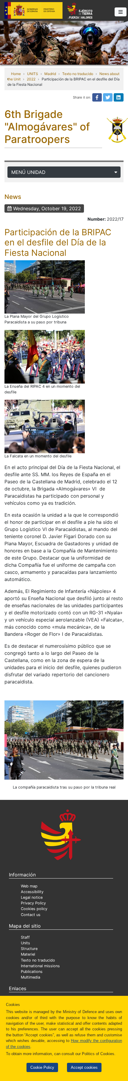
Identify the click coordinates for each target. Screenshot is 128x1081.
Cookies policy (34, 908)
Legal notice (32, 897)
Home (16, 73)
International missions (40, 966)
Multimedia (30, 977)
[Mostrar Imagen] (44, 287)
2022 (31, 79)
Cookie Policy (42, 1067)
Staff (25, 937)
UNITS (32, 73)
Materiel (28, 954)
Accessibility (32, 892)
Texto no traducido (77, 73)
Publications (32, 971)
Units (25, 943)
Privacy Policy (33, 903)
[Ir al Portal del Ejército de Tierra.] (64, 42)
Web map (29, 886)
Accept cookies (84, 1067)
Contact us (30, 914)
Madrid (50, 73)
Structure (29, 948)
